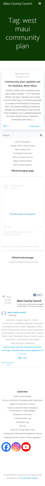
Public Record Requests (22, 165)
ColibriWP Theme (29, 478)
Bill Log (23, 426)
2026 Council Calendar (23, 396)
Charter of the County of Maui (22, 145)
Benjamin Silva (24, 73)
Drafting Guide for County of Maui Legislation (22, 437)
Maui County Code (22, 149)
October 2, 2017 (22, 77)
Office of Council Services (22, 157)
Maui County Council (17, 3)
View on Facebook (7, 362)
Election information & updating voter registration (22, 400)
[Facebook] (6, 447)
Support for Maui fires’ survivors (22, 404)
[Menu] (40, 3)
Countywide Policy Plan (22, 153)
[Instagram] (16, 447)
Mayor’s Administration (22, 161)
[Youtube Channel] (26, 447)
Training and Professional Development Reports (22, 433)
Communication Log (22, 418)
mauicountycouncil (30, 246)
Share (8, 365)
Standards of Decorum (22, 414)
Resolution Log (22, 422)
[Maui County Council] (7, 300)
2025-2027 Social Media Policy (22, 430)
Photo (24, 358)
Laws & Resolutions (22, 142)
